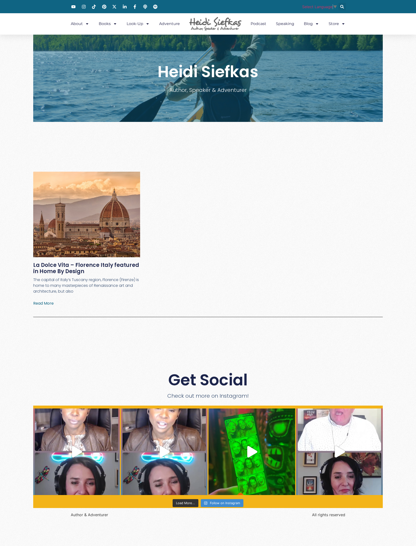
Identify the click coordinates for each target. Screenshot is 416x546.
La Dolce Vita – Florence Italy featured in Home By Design (86, 268)
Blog (308, 23)
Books (105, 23)
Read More (43, 303)
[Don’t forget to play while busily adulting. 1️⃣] (251, 451)
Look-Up (135, 23)
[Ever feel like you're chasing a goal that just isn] (339, 451)
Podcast (258, 23)
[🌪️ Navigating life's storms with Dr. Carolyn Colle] (164, 451)
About (77, 23)
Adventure (169, 23)
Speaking (285, 23)
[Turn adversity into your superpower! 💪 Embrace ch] (76, 451)
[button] (342, 6)
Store (334, 23)
